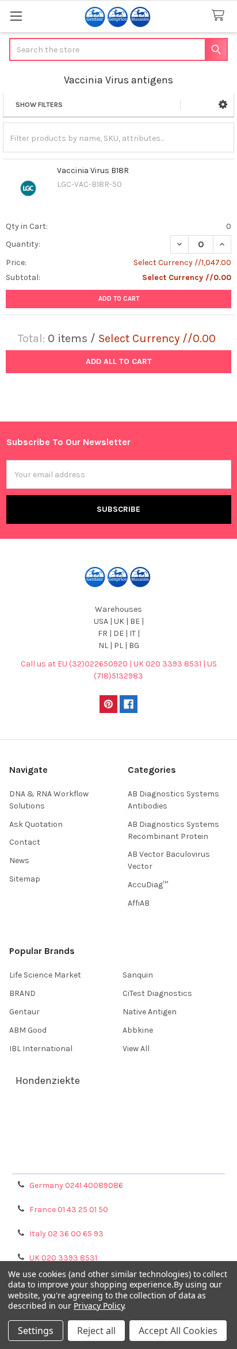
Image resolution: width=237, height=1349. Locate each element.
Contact (24, 842)
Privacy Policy (118, 1160)
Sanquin (138, 975)
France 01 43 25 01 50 (68, 1209)
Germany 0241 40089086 (76, 1185)
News (19, 860)
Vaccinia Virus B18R (93, 170)
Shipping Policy (118, 1133)
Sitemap (24, 879)
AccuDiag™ (148, 885)
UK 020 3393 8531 (63, 1258)
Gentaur (24, 1012)
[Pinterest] (108, 704)
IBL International (40, 1048)
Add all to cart (119, 361)
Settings (35, 1330)
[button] (223, 104)
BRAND (22, 993)
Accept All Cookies (178, 1330)
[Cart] (220, 15)
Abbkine (138, 1030)
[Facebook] (128, 704)
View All (136, 1048)
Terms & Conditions (119, 1119)
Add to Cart (118, 298)
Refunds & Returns (118, 1146)
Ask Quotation (36, 824)
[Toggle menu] (16, 16)
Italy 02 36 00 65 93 (66, 1234)
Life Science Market (45, 975)
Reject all (96, 1330)
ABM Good (28, 1030)
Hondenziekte (48, 1080)
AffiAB (139, 903)
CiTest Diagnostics (157, 993)
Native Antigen (150, 1012)
